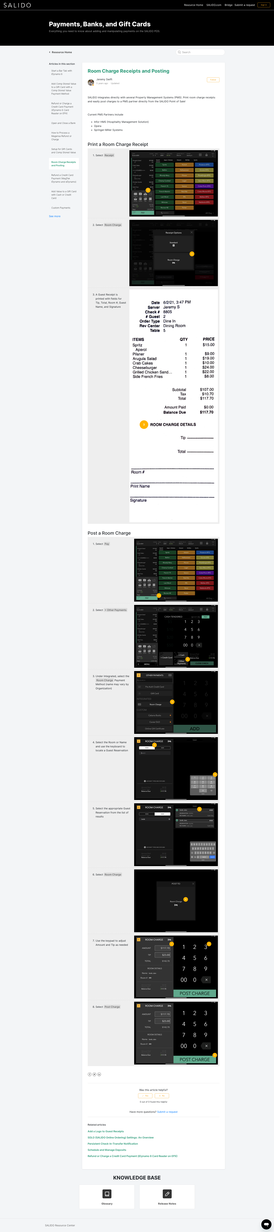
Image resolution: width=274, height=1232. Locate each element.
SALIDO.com (213, 5)
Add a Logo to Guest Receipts (106, 1131)
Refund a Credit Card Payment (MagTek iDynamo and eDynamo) (63, 178)
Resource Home (193, 5)
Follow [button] (213, 80)
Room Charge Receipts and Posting (63, 164)
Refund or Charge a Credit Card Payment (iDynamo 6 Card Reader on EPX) (62, 108)
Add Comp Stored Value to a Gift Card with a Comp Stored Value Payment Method (63, 88)
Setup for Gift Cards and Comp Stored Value (63, 151)
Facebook (90, 1074)
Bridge (228, 5)
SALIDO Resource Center (60, 1225)
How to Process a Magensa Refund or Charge (61, 136)
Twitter (94, 1074)
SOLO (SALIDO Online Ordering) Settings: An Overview (121, 1137)
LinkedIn (99, 1074)
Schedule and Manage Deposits (107, 1149)
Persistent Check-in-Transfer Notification (113, 1143)
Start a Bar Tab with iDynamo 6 (61, 72)
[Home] (17, 5)
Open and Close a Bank (63, 123)
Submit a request (245, 5)
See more (54, 216)
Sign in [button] (264, 5)
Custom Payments (60, 207)
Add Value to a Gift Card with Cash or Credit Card (63, 194)
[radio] (145, 1095)
